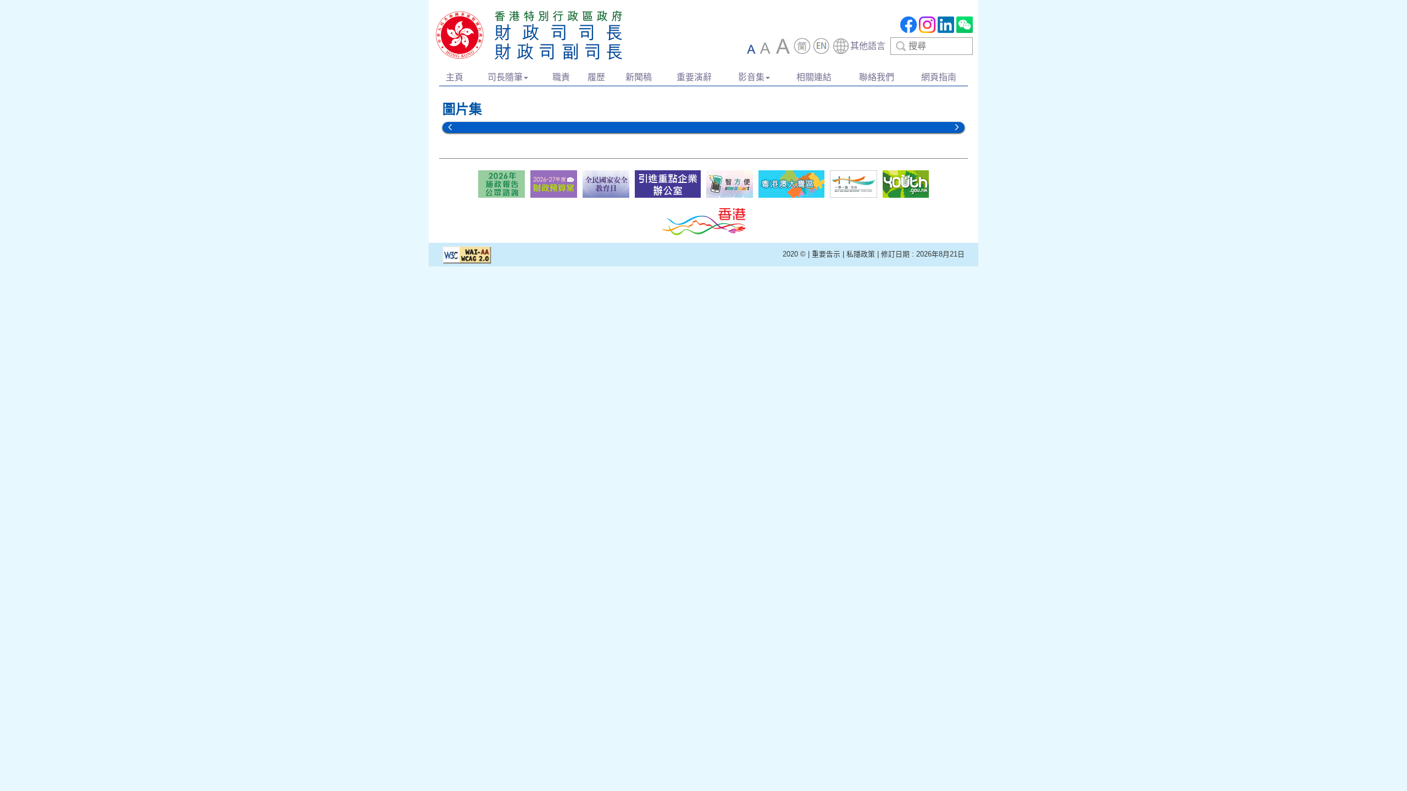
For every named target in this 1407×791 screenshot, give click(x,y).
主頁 (454, 77)
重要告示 (826, 254)
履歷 (596, 77)
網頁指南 (938, 77)
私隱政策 (860, 254)
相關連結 (814, 77)
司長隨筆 (505, 77)
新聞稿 (638, 77)
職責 (561, 77)
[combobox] (902, 46)
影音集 (751, 77)
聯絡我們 (876, 77)
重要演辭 (694, 77)
